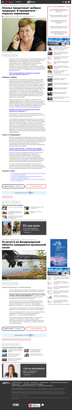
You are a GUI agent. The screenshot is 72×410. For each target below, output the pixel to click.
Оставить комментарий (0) (36, 186)
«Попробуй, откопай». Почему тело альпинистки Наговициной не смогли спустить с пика (61, 48)
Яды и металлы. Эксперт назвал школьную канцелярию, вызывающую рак (60, 71)
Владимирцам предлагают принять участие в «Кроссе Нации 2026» (59, 16)
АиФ (11, 280)
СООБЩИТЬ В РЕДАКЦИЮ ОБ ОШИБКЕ (45, 385)
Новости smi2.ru (6, 235)
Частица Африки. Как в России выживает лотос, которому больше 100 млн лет (61, 282)
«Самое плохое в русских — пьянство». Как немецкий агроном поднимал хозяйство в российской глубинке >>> (26, 149)
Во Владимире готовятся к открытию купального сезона (36, 354)
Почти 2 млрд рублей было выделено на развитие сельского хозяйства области (26, 177)
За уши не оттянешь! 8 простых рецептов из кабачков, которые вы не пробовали (62, 67)
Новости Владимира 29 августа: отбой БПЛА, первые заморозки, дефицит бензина (58, 33)
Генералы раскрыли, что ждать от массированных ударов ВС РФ (60, 88)
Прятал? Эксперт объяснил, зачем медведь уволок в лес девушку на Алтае (61, 62)
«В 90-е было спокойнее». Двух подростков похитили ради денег (61, 296)
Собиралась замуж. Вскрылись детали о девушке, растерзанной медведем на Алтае (61, 301)
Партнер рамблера (23, 404)
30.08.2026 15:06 (5, 239)
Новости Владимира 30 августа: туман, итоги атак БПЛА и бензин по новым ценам (58, 10)
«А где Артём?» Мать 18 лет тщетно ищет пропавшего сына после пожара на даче (61, 58)
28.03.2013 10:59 (5, 5)
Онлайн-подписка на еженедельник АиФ (59, 382)
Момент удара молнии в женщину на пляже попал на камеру (61, 98)
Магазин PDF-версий (43, 382)
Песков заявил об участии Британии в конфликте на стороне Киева (61, 84)
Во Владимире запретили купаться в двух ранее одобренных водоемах (36, 350)
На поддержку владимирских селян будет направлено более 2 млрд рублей (15, 212)
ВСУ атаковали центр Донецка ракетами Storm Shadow (60, 79)
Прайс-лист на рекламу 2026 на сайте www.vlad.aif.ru (24, 385)
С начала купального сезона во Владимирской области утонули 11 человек (15, 350)
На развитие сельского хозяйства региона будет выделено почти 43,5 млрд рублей (15, 217)
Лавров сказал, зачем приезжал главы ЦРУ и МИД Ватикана (60, 93)
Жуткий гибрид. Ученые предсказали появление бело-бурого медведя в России (62, 278)
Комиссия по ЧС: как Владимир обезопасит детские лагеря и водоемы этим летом (15, 359)
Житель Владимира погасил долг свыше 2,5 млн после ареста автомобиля (59, 22)
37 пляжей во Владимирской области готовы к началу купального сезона (14, 355)
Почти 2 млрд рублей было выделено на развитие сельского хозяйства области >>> (24, 73)
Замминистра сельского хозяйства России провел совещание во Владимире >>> (24, 110)
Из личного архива (18, 52)
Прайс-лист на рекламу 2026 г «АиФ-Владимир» (33, 384)
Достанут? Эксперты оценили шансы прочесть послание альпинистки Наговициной (62, 287)
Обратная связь (34, 382)
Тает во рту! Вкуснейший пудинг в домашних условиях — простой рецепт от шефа (61, 53)
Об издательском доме (17, 382)
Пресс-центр (26, 382)
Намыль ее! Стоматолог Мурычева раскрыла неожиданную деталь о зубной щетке (61, 292)
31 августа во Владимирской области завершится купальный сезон (58, 27)
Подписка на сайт (16, 384)
